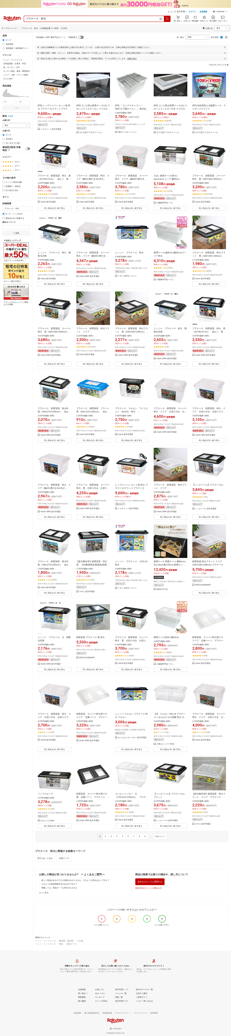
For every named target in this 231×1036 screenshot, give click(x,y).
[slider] (2, 97)
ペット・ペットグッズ (45, 941)
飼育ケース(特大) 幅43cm (166, 637)
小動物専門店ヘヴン (165, 203)
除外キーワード (9, 222)
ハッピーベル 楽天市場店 (205, 509)
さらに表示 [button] (8, 79)
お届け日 (6, 131)
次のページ (160, 836)
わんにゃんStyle (47, 821)
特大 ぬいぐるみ (45, 858)
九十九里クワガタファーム (90, 132)
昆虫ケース (72, 944)
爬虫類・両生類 (66, 941)
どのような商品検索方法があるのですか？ (59, 884)
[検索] (167, 19)
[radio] (4, 40)
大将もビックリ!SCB (165, 744)
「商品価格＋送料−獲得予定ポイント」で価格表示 (55, 37)
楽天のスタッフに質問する (150, 882)
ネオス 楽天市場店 (87, 592)
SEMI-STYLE (162, 589)
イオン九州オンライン (127, 276)
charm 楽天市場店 (48, 202)
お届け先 (6, 120)
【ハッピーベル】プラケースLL (207, 485)
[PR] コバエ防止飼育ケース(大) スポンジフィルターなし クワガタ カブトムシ (93, 108)
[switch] (28, 148)
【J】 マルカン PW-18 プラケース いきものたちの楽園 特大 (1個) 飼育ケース (170, 717)
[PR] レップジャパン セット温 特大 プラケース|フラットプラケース (54, 108)
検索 (17, 108)
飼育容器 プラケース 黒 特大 (90, 637)
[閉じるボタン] (225, 47)
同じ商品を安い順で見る (54, 208)
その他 (80, 941)
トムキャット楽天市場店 (51, 129)
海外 (11, 116)
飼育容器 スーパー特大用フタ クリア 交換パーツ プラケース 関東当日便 (210, 640)
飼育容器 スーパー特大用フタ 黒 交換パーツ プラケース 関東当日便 (92, 797)
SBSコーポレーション (127, 132)
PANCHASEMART (203, 585)
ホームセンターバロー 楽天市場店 (132, 738)
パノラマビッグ (45, 794)
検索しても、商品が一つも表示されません (59, 888)
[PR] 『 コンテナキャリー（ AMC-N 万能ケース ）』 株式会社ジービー (131, 108)
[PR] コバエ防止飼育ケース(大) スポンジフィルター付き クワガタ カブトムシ (170, 108)
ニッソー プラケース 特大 (129, 252)
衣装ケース (64, 858)
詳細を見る (132, 59)
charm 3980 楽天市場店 (89, 276)
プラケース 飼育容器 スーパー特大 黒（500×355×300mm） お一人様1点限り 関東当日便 (208, 178)
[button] (220, 12)
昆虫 (61, 944)
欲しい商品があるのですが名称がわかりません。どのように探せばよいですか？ (75, 880)
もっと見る (44, 893)
